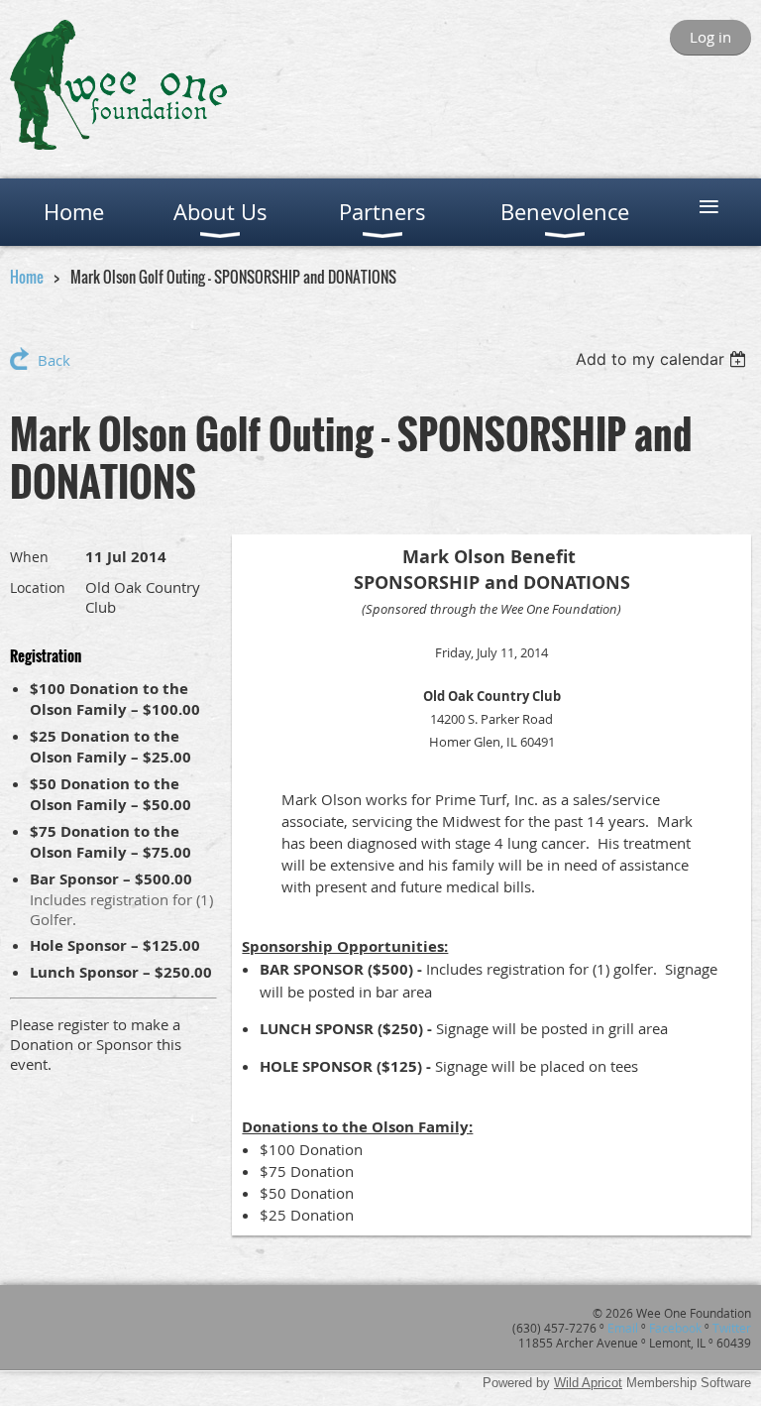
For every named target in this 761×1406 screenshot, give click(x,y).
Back (54, 360)
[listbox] (663, 359)
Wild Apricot (588, 1382)
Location (37, 587)
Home (27, 277)
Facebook (675, 1328)
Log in (710, 37)
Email (622, 1328)
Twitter (731, 1328)
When (29, 556)
